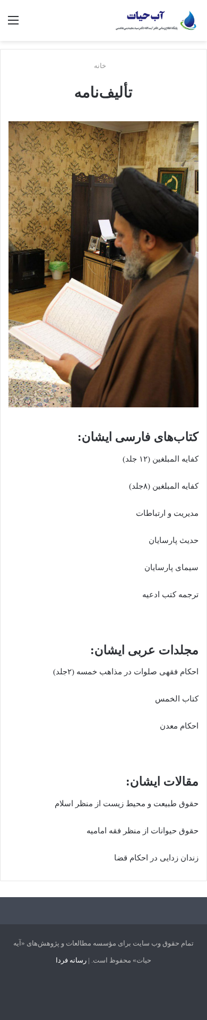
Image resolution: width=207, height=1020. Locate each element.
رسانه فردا (71, 960)
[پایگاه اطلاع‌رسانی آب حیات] (156, 20)
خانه (101, 66)
